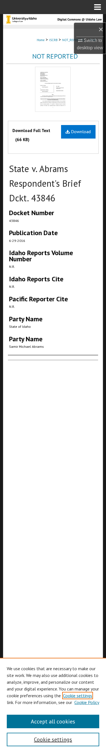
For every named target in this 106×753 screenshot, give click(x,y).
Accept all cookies (53, 721)
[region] (53, 705)
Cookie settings (77, 695)
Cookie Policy (86, 702)
